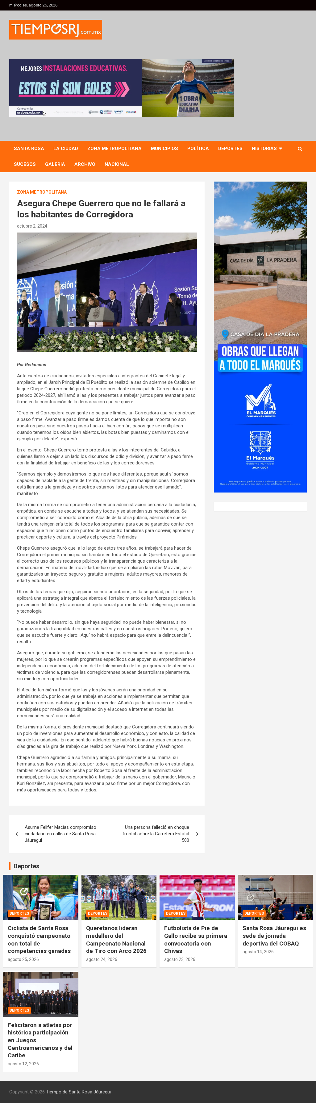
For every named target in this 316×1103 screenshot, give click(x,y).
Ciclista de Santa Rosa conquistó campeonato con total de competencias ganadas (39, 939)
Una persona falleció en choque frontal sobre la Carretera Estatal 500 (156, 833)
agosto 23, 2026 (179, 959)
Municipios (164, 148)
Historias (264, 148)
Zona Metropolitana (114, 148)
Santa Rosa (29, 148)
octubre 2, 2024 (32, 226)
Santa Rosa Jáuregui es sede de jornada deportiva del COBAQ (274, 936)
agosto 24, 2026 (101, 959)
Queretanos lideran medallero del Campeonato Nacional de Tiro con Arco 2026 (116, 939)
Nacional (117, 164)
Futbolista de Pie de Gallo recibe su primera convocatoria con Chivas (195, 939)
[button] (121, 88)
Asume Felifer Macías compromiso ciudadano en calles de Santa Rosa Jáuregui (60, 833)
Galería (55, 164)
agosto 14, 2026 (258, 951)
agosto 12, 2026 (23, 1063)
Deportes (230, 148)
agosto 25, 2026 (23, 959)
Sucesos (25, 164)
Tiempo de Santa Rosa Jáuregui (78, 1092)
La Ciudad (65, 148)
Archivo (84, 164)
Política (198, 148)
